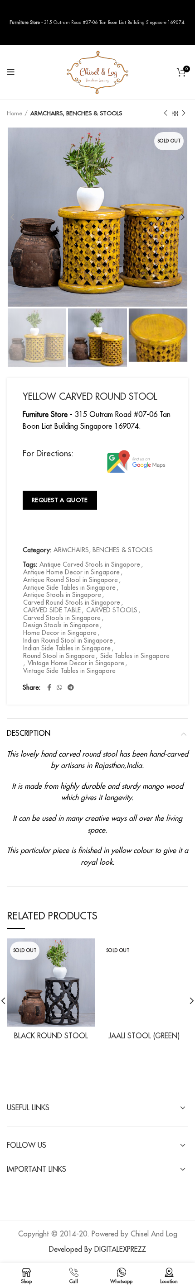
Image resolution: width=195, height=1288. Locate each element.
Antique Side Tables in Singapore (69, 587)
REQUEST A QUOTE (60, 500)
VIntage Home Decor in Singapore (76, 663)
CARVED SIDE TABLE (52, 610)
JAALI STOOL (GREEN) (144, 1036)
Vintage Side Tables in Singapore (69, 671)
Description (28, 733)
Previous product (165, 113)
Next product (183, 113)
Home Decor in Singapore (60, 633)
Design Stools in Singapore (61, 625)
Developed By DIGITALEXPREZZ (97, 1249)
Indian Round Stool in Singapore (68, 640)
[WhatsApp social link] (59, 687)
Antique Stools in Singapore (62, 595)
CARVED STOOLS (111, 610)
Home (14, 113)
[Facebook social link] (49, 687)
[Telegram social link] (71, 687)
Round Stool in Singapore (59, 656)
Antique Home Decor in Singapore (71, 572)
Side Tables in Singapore (135, 656)
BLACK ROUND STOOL (51, 1036)
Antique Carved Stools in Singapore (89, 564)
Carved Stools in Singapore (62, 618)
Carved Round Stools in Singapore (71, 602)
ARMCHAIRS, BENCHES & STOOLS (76, 113)
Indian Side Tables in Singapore (67, 648)
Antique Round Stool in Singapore (70, 580)
